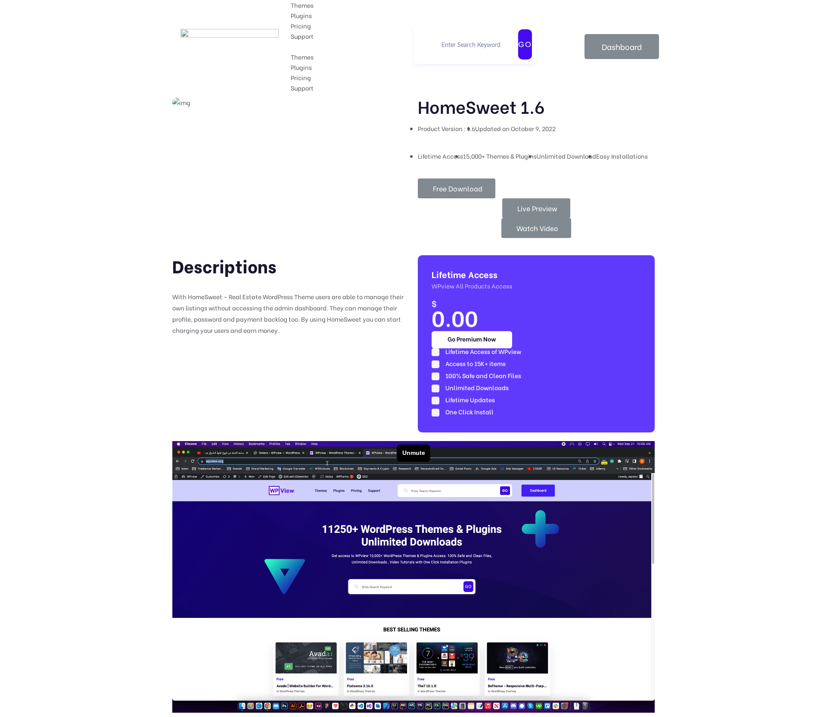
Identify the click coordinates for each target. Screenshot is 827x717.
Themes (302, 4)
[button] (352, 46)
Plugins (301, 15)
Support (302, 36)
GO (525, 44)
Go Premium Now (472, 338)
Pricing (301, 25)
